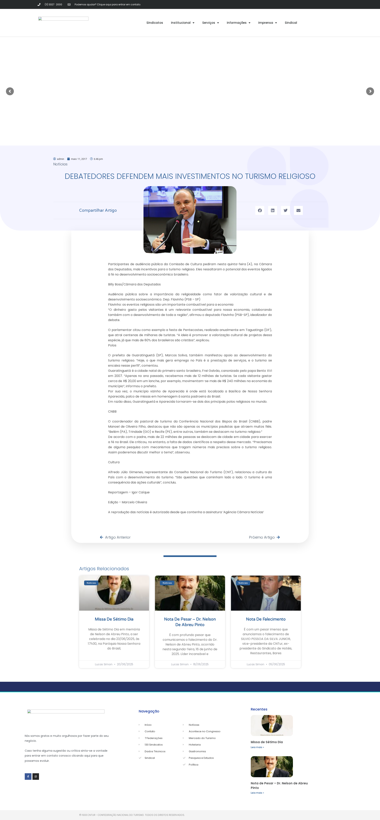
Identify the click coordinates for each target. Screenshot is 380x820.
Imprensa (265, 23)
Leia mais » (257, 747)
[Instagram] (35, 776)
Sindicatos (154, 23)
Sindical (291, 23)
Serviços (208, 23)
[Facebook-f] (28, 776)
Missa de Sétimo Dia (114, 619)
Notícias (60, 164)
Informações (237, 23)
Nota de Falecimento (266, 619)
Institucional (181, 23)
